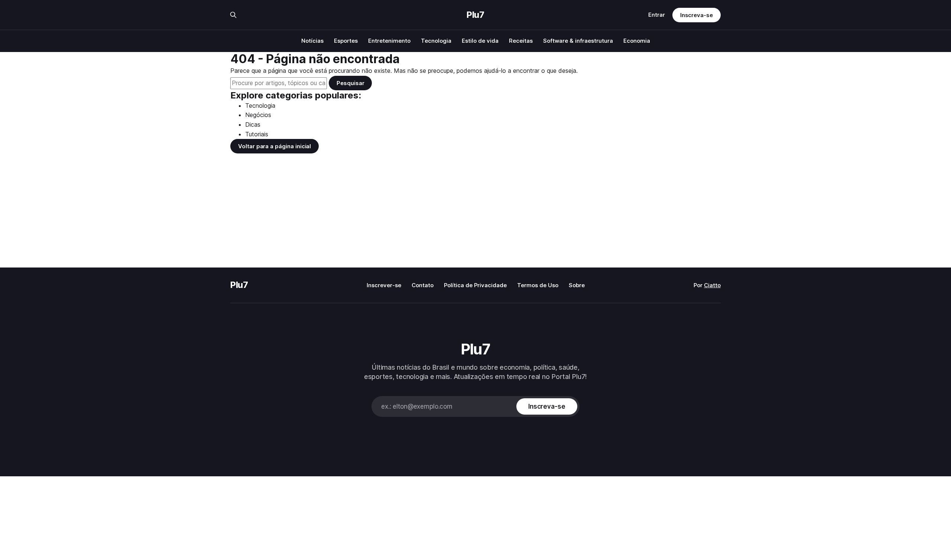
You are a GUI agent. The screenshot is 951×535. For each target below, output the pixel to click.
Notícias (312, 40)
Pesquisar (350, 83)
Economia (636, 40)
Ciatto (712, 285)
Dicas (252, 124)
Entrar (656, 14)
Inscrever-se (384, 285)
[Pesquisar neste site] (233, 15)
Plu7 (475, 14)
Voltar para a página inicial (274, 146)
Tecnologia (436, 40)
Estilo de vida (480, 40)
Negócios (258, 115)
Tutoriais (256, 134)
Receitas (521, 40)
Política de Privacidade (475, 285)
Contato (423, 285)
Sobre (577, 285)
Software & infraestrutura (578, 40)
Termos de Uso (537, 285)
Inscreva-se (696, 15)
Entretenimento (389, 40)
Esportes (346, 40)
